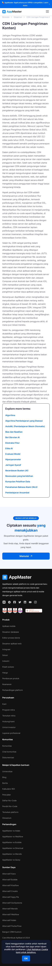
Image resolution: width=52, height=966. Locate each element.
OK (26, 958)
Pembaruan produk (10, 678)
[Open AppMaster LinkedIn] (25, 602)
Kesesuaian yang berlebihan (19, 476)
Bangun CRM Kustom (11, 932)
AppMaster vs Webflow (12, 836)
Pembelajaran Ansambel (17, 492)
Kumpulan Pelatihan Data (17, 481)
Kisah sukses (8, 667)
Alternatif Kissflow (10, 885)
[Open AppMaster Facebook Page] (14, 602)
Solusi (5, 655)
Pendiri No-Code (9, 806)
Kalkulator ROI (8, 789)
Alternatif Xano (9, 874)
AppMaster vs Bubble (12, 842)
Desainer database (10, 632)
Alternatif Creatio (10, 891)
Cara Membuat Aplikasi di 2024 (16, 938)
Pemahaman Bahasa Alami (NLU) (21, 487)
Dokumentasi (8, 757)
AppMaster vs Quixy (11, 860)
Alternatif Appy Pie (10, 897)
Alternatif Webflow (10, 914)
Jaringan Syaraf (13, 465)
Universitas (7, 771)
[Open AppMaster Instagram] (35, 602)
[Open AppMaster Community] (4, 602)
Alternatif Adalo (9, 920)
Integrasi (6, 649)
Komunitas (7, 746)
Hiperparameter (13, 459)
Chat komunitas (9, 752)
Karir (4, 704)
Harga (5, 672)
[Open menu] (47, 11)
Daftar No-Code (9, 800)
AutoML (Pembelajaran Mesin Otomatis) (25, 426)
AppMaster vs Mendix (12, 854)
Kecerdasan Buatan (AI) (16, 470)
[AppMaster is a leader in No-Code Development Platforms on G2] (4, 611)
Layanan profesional (11, 733)
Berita (5, 783)
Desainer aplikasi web (12, 643)
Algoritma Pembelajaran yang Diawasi (24, 421)
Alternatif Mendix (10, 908)
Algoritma (10, 415)
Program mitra (8, 710)
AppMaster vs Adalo (11, 831)
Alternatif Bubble (9, 879)
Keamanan (7, 684)
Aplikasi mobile (8, 626)
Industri (5, 661)
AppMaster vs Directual (12, 848)
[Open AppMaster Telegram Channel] (9, 602)
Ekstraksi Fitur (12, 443)
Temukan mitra (8, 715)
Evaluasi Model (12, 454)
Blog (4, 777)
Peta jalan (6, 795)
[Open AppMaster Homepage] (26, 577)
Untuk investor (9, 727)
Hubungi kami (8, 721)
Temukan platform (10, 812)
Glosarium (6, 818)
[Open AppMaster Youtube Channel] (30, 602)
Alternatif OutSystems (12, 903)
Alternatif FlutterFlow (12, 926)
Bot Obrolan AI (12, 437)
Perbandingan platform (12, 690)
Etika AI (9, 448)
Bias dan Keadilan (14, 432)
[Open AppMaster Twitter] (19, 602)
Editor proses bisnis (11, 638)
